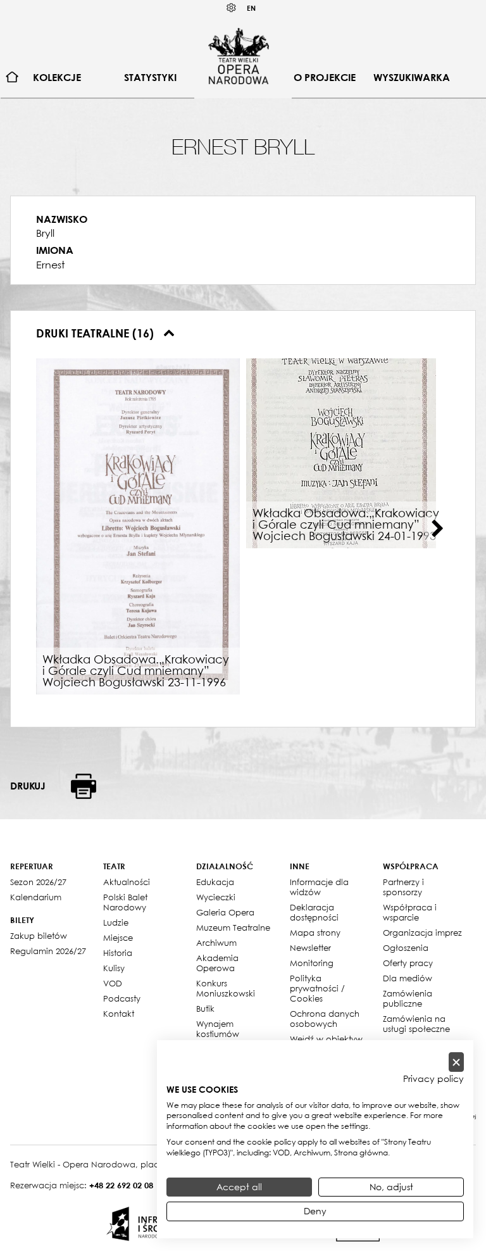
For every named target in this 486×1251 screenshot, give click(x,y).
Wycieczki (215, 897)
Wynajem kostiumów (217, 1029)
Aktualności (126, 882)
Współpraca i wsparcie (410, 912)
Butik (205, 1008)
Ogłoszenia (405, 948)
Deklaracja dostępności (314, 912)
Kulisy (114, 968)
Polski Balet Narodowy (125, 902)
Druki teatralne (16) (96, 333)
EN (251, 8)
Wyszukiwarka (411, 77)
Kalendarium (35, 897)
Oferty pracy (408, 963)
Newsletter (310, 948)
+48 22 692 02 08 (121, 1185)
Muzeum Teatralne (233, 927)
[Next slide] (437, 528)
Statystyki (150, 77)
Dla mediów (407, 978)
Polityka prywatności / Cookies (317, 988)
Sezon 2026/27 (38, 882)
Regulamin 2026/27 (48, 951)
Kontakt (118, 1014)
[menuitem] (12, 77)
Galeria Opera (225, 912)
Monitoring (311, 963)
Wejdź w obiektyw (326, 1039)
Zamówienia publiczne (407, 998)
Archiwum (216, 943)
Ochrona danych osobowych (324, 1019)
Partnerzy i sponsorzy (403, 887)
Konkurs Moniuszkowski (225, 988)
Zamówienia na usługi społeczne (416, 1024)
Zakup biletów (38, 936)
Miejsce (118, 938)
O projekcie (325, 77)
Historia (117, 953)
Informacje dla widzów (319, 887)
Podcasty (121, 998)
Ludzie (115, 922)
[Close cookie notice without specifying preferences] (456, 1062)
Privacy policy (433, 1079)
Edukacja (215, 882)
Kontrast (231, 8)
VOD (112, 983)
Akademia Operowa (217, 963)
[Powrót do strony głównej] (238, 56)
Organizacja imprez (422, 932)
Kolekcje (57, 77)
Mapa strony (315, 932)
